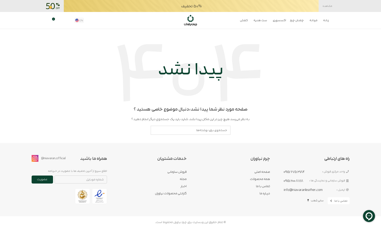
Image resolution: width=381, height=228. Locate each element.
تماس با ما (263, 186)
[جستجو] (68, 20)
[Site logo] (190, 20)
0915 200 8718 (293, 180)
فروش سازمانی (177, 171)
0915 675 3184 (294, 171)
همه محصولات (260, 179)
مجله (183, 179)
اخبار (184, 186)
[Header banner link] (190, 6)
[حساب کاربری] (47, 20)
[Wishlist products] (62, 20)
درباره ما (265, 193)
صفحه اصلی (262, 171)
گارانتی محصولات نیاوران (171, 193)
